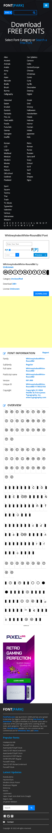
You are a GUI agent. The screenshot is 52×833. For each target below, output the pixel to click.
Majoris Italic (7, 799)
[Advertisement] (26, 322)
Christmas (31, 74)
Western (7, 219)
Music (6, 166)
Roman (30, 146)
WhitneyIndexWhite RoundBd (35, 359)
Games (7, 130)
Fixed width (8, 120)
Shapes (30, 176)
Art (5, 74)
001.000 (29, 380)
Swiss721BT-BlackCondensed (14, 750)
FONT (14, 5)
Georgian (7, 133)
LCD (5, 146)
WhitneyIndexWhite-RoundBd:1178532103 (36, 385)
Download (41, 293)
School (29, 163)
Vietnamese (8, 216)
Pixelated (7, 180)
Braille (6, 84)
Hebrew (30, 120)
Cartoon (30, 60)
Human (30, 127)
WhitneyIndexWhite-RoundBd (35, 369)
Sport (6, 186)
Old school (8, 173)
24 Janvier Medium (10, 802)
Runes (29, 150)
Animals (7, 64)
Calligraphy (8, 94)
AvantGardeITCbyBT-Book (12, 748)
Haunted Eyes (8, 780)
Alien (6, 57)
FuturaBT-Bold (8, 745)
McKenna (6, 788)
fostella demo (8, 777)
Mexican (7, 156)
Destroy (30, 90)
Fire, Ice (7, 117)
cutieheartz (7, 793)
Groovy (30, 107)
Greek (29, 100)
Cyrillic (29, 84)
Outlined (7, 176)
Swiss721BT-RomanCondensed (15, 764)
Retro (29, 143)
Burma (6, 90)
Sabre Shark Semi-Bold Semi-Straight (17, 796)
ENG (7, 12)
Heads (29, 117)
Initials (29, 130)
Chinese (30, 70)
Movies (7, 163)
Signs (29, 180)
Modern (7, 160)
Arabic (6, 67)
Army (6, 70)
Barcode (7, 80)
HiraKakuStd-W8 (9, 742)
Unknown (8, 267)
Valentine (7, 209)
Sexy (29, 173)
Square (7, 189)
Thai (5, 196)
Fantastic (7, 113)
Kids (28, 137)
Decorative (31, 87)
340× (14, 283)
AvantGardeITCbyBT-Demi (12, 753)
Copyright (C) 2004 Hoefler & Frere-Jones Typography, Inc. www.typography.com (36, 394)
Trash (6, 199)
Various (7, 213)
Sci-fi (29, 166)
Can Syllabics (32, 57)
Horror (30, 123)
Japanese (30, 133)
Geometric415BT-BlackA (12, 756)
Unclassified (17, 278)
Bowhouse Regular (10, 785)
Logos (6, 150)
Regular (29, 364)
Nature (7, 170)
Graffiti (6, 137)
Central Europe (33, 67)
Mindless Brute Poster (11, 782)
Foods (6, 123)
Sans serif (31, 156)
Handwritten (32, 113)
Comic (29, 77)
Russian (30, 153)
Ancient (7, 60)
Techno (7, 193)
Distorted (8, 100)
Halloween (31, 110)
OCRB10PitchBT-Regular (12, 759)
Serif (29, 170)
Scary (29, 160)
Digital (29, 94)
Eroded (7, 107)
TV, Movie (8, 203)
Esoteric (7, 110)
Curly (29, 80)
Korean (7, 143)
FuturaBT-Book (8, 767)
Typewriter (8, 206)
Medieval (7, 153)
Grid (28, 103)
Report (45, 352)
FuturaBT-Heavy (9, 761)
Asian (6, 77)
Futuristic (7, 127)
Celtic (29, 64)
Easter (6, 103)
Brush (6, 87)
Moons (5, 791)
